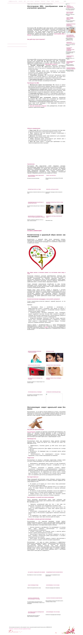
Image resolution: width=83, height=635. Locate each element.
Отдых (48, 1)
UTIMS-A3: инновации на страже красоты (70, 6)
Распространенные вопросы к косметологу (70, 25)
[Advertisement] (17, 23)
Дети (25, 1)
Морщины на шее (50, 351)
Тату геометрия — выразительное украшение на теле (70, 36)
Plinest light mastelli (51, 175)
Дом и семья (30, 1)
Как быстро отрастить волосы (70, 43)
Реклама (11, 628)
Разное (57, 1)
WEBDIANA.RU (49, 627)
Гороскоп (43, 1)
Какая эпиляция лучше (33, 585)
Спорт (52, 1)
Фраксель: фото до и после (52, 189)
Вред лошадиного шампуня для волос (70, 62)
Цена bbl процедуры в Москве (38, 105)
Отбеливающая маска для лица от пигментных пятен (36, 203)
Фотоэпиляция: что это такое (53, 611)
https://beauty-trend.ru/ (51, 64)
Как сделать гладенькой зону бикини (36, 572)
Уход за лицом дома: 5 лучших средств (69, 18)
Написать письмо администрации (22, 628)
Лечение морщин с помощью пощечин (70, 68)
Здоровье (37, 1)
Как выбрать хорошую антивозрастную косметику (70, 49)
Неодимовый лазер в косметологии (54, 572)
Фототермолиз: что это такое (52, 585)
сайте (46, 327)
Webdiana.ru (12, 1)
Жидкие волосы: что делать (70, 56)
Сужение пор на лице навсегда (53, 365)
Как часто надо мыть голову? (69, 13)
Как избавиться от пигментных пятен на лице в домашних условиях (36, 217)
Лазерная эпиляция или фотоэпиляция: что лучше (34, 598)
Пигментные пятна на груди (34, 189)
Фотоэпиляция (31, 431)
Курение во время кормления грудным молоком (34, 352)
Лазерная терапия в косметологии (54, 598)
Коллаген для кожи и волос (34, 365)
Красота (21, 1)
